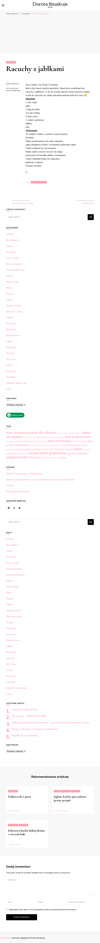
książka (77, 445)
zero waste (52, 458)
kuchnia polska (22, 449)
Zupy (8, 389)
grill (29, 445)
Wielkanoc (35, 457)
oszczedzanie (11, 453)
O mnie (9, 485)
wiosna (45, 458)
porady (25, 453)
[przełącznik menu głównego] (3, 5)
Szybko (34, 453)
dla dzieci (21, 445)
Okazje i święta (13, 305)
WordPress (5, 937)
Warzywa (10, 371)
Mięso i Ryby (12, 281)
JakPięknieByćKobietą (38, 445)
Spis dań (10, 353)
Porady (9, 317)
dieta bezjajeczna (11, 441)
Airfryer (10, 234)
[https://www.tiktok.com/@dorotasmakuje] (14, 508)
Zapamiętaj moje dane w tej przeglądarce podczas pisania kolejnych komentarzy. (43, 909)
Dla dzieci (11, 252)
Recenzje (10, 329)
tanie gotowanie (53, 453)
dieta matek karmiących (38, 441)
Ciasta (9, 246)
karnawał (53, 445)
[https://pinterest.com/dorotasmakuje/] (19, 508)
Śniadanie (11, 62)
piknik (20, 454)
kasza (59, 445)
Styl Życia (11, 359)
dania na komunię (29, 437)
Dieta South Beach (79, 441)
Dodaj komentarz (14, 91)
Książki (9, 275)
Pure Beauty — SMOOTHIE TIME (29, 716)
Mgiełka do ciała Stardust (24, 735)
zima (58, 458)
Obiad (9, 299)
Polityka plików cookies (17, 491)
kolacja (70, 445)
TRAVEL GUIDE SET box (25, 709)
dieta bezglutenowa (78, 437)
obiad (77, 449)
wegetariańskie (17, 457)
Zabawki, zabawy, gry (16, 383)
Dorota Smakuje (14, 263)
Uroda (9, 365)
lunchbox (45, 449)
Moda (9, 287)
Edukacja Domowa (15, 269)
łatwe (63, 457)
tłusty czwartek (39, 182)
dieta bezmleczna (23, 441)
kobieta (64, 445)
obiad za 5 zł (86, 450)
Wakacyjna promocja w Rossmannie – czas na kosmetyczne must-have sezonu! (50, 722)
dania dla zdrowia (42, 432)
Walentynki (71, 453)
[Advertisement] (50, 34)
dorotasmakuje (12, 84)
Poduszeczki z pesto (19, 796)
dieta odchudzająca (59, 441)
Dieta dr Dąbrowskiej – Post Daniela (24, 473)
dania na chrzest (62, 433)
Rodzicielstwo (13, 335)
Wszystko (10, 377)
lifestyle (37, 449)
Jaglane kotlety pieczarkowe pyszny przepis (70, 798)
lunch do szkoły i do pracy (61, 449)
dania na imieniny (75, 433)
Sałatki (9, 341)
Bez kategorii (12, 240)
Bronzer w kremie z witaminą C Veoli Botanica (35, 729)
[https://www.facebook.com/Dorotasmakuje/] (8, 508)
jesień (47, 445)
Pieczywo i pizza (14, 311)
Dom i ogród (12, 258)
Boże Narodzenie (17, 433)
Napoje (9, 293)
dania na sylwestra (42, 437)
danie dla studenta (57, 437)
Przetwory (11, 323)
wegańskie (81, 453)
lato (32, 449)
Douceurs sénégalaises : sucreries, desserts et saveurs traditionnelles (40, 479)
